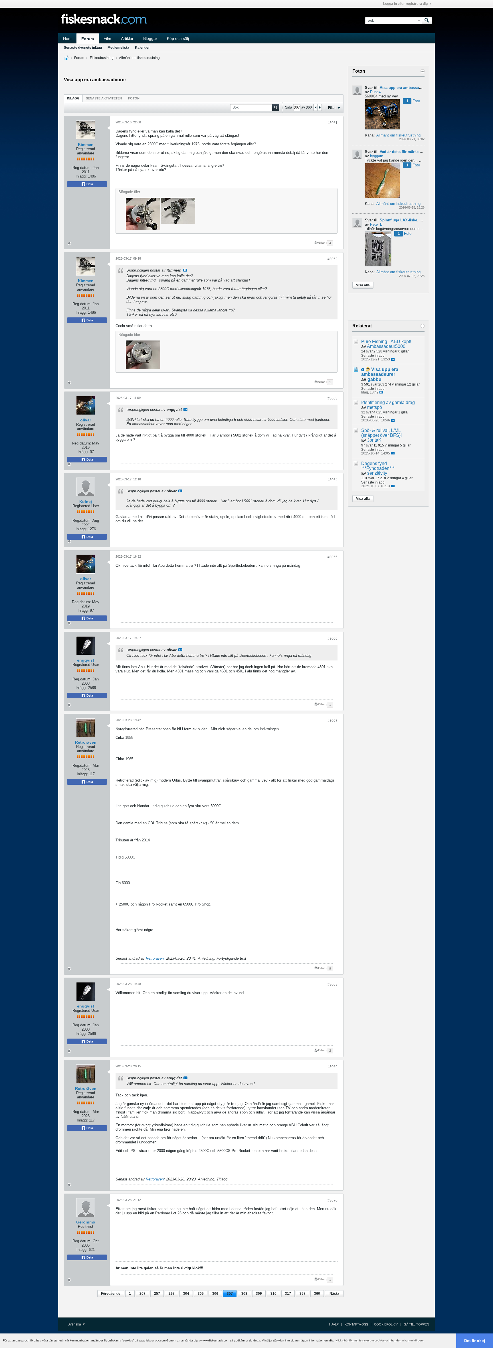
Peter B (376, 224)
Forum (87, 38)
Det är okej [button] (474, 1340)
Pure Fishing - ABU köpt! (386, 341)
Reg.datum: (82, 168)
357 (303, 1294)
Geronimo (85, 1222)
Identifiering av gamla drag (388, 402)
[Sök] (427, 20)
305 (201, 1294)
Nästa (334, 1294)
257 (157, 1294)
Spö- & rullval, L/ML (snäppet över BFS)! (381, 433)
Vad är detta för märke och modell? (411, 152)
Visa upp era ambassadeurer (405, 87)
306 (215, 1294)
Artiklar (127, 38)
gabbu (374, 379)
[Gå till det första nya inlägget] (362, 369)
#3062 (333, 259)
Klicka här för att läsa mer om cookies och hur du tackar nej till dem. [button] (380, 1340)
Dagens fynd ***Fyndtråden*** (378, 466)
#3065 (333, 557)
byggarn (376, 156)
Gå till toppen (416, 1324)
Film (107, 38)
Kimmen (86, 144)
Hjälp (334, 1324)
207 (143, 1294)
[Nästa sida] (320, 107)
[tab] (73, 98)
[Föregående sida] (316, 107)
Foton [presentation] (134, 98)
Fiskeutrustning (102, 58)
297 (172, 1294)
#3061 (333, 123)
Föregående (110, 1294)
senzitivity (377, 473)
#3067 (333, 721)
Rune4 (375, 92)
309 (259, 1294)
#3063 (333, 398)
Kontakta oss (356, 1324)
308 (244, 1294)
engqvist (85, 660)
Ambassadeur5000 (386, 346)
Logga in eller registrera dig (405, 4)
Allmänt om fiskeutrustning (139, 58)
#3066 (333, 639)
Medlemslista (118, 48)
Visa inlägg (185, 270)
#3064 (333, 480)
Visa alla (363, 285)
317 (288, 1294)
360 (317, 1294)
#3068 (333, 984)
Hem (67, 38)
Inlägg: (81, 176)
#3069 (333, 1067)
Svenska (75, 1324)
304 (186, 1294)
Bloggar (150, 38)
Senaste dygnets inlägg (83, 48)
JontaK (374, 440)
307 (230, 1294)
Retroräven (85, 742)
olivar (85, 420)
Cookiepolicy (386, 1324)
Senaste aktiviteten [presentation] (104, 98)
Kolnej (85, 501)
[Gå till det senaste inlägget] (393, 359)
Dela (89, 184)
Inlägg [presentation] (73, 98)
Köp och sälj (178, 38)
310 (273, 1294)
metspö (374, 407)
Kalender (142, 48)
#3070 (333, 1200)
